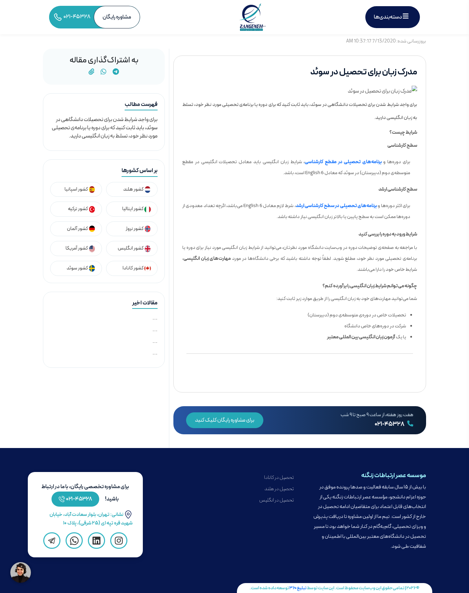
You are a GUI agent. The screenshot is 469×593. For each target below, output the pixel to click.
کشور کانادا (133, 268)
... (155, 318)
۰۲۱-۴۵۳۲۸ (390, 424)
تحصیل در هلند (279, 489)
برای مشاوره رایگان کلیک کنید (224, 420)
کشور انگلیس (131, 248)
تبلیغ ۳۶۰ (298, 588)
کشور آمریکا (77, 248)
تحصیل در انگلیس (276, 500)
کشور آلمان (78, 228)
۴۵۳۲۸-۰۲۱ (79, 499)
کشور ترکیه (78, 209)
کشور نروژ (135, 228)
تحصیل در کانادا (279, 478)
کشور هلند (133, 189)
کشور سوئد (78, 268)
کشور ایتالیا (133, 209)
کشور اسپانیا (77, 189)
